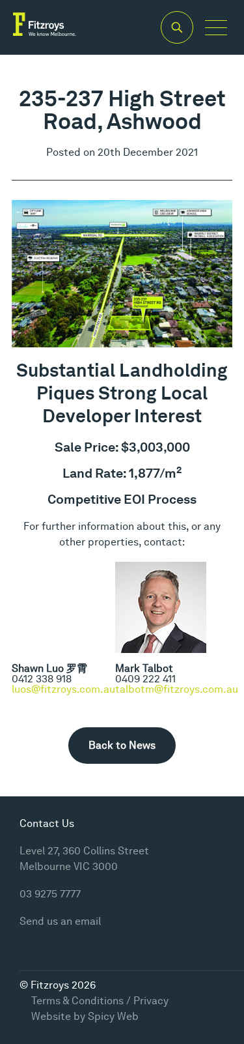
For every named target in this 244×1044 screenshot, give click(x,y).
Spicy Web (113, 1016)
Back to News (122, 745)
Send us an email (60, 921)
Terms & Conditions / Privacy (100, 1000)
